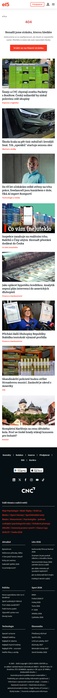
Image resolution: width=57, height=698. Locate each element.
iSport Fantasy (17, 515)
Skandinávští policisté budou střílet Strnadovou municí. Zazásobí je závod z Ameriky (26, 382)
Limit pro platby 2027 (40, 641)
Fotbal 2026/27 (37, 598)
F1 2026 (35, 610)
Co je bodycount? (9, 568)
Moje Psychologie (10, 511)
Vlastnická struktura (37, 685)
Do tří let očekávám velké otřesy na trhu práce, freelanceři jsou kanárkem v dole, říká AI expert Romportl (27, 190)
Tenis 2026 (36, 606)
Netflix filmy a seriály (10, 652)
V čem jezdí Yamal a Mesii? (12, 556)
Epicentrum (6, 549)
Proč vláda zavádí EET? (11, 605)
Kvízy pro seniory (9, 560)
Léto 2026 (36, 542)
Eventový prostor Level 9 (22, 528)
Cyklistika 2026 (37, 617)
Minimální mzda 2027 (40, 648)
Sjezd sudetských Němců (12, 601)
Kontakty (7, 455)
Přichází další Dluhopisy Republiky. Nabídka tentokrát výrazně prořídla (24, 335)
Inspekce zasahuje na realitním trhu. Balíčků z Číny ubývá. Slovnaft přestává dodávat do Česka (26, 240)
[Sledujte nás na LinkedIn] (14, 480)
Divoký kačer (7, 616)
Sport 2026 (37, 587)
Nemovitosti (16, 519)
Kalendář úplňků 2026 (10, 564)
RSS (22, 460)
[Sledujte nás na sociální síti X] (20, 480)
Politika (5, 587)
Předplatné (45, 455)
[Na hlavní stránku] (5, 4)
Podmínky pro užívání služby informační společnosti (27, 678)
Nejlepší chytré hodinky (11, 644)
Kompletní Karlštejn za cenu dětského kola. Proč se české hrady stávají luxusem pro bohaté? (27, 432)
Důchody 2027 (37, 644)
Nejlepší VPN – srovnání (11, 648)
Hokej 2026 (36, 602)
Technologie (8, 626)
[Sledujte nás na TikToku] (43, 480)
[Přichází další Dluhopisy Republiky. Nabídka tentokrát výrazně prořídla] (28, 315)
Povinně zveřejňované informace (34, 691)
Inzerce (31, 455)
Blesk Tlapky (26, 511)
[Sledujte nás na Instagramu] (31, 480)
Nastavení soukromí (19, 685)
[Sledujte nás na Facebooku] (25, 480)
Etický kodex (15, 691)
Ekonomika (37, 626)
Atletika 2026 (37, 613)
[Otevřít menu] (53, 4)
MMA (34, 595)
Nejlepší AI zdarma (9, 641)
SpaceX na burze (8, 633)
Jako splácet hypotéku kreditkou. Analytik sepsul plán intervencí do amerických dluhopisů (28, 289)
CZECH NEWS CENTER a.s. (38, 663)
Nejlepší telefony (8, 637)
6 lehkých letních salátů (41, 578)
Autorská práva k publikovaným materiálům (27, 675)
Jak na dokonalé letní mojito (43, 575)
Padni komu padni (9, 608)
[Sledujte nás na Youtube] (37, 480)
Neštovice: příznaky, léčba (12, 553)
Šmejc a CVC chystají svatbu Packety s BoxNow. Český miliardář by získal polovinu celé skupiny (24, 95)
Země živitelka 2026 (39, 652)
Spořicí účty (36, 637)
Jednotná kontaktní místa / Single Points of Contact (28, 688)
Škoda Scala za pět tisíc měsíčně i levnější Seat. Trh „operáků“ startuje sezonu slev (28, 143)
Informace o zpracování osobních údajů (23, 681)
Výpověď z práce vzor (10, 612)
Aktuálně (6, 542)
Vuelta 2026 (16, 532)
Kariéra (32, 460)
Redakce (19, 455)
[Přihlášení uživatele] (48, 4)
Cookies (44, 681)
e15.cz (4, 16)
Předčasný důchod (39, 633)
